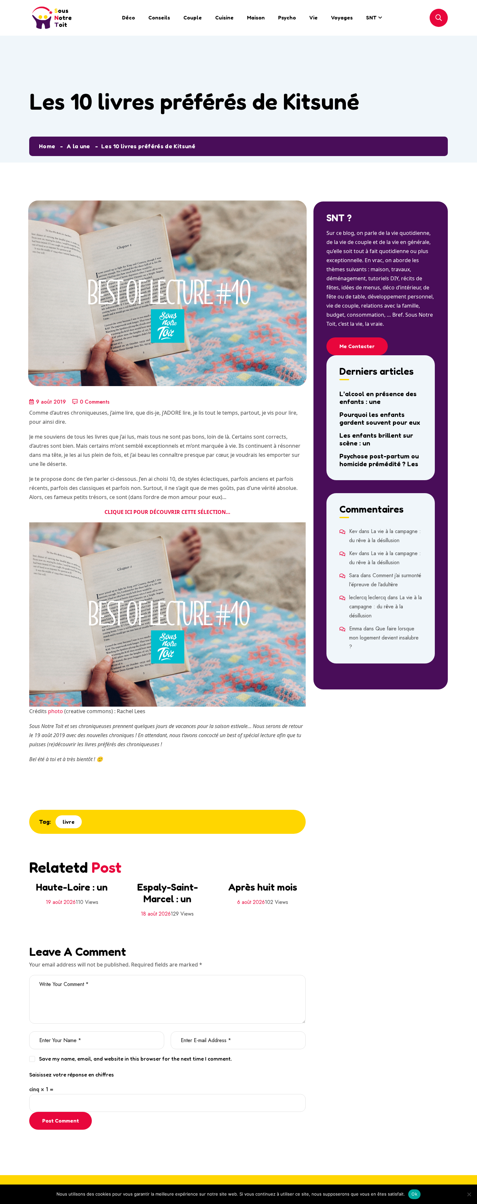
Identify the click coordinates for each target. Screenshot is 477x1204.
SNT (371, 17)
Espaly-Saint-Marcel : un (167, 893)
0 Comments (94, 402)
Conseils (159, 17)
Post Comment (60, 1120)
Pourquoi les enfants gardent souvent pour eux (379, 418)
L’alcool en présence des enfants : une (378, 398)
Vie (313, 17)
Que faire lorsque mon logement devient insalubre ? (384, 638)
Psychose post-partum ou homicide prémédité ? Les (379, 460)
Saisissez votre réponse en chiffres (71, 1074)
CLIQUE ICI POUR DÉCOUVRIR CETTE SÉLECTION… (167, 512)
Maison (256, 17)
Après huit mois (262, 887)
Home (47, 146)
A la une (78, 146)
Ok (414, 1194)
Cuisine (224, 17)
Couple (192, 17)
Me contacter (357, 346)
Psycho (287, 17)
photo (55, 711)
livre (69, 822)
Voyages (342, 17)
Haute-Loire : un (72, 887)
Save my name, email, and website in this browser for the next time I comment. (135, 1058)
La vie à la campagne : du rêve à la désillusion (385, 606)
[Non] (469, 1194)
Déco (128, 17)
